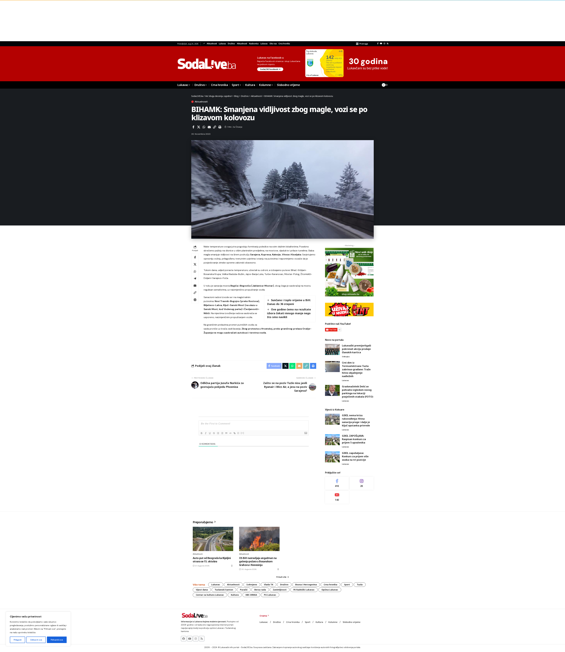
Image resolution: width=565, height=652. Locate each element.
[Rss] (387, 43)
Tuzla (360, 584)
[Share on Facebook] (193, 127)
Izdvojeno (251, 584)
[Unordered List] (222, 433)
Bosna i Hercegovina (306, 584)
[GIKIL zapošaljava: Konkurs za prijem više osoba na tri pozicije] (332, 456)
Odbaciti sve (36, 639)
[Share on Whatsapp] (204, 127)
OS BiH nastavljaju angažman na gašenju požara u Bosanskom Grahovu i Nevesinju (258, 561)
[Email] (209, 127)
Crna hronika (284, 44)
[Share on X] (199, 127)
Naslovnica (254, 44)
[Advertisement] (88, 20)
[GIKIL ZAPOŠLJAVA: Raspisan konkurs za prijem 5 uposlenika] (332, 439)
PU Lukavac (270, 594)
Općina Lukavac (329, 589)
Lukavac (222, 44)
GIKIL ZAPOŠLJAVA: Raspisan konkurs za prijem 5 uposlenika (354, 439)
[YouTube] (381, 43)
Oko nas (273, 44)
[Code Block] (230, 433)
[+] (242, 433)
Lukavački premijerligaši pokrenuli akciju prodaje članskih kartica (356, 349)
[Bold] (202, 433)
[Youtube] (337, 497)
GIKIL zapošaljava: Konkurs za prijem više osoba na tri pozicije (355, 456)
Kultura (235, 594)
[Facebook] (378, 43)
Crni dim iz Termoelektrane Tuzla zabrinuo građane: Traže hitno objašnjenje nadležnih (356, 369)
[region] (38, 629)
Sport (347, 584)
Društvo (231, 44)
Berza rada (260, 589)
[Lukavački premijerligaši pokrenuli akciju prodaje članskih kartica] (332, 349)
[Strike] (214, 433)
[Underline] (210, 433)
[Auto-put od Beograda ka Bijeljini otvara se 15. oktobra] (213, 539)
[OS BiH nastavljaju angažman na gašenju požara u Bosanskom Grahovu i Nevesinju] (259, 539)
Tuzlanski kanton (224, 589)
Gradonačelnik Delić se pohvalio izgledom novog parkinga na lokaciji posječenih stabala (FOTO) (357, 391)
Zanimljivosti (279, 589)
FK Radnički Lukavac (304, 589)
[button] (362, 43)
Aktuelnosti (212, 44)
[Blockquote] (226, 433)
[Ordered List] (218, 433)
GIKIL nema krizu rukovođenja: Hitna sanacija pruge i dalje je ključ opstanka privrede (356, 420)
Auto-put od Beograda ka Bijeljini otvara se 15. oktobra (212, 559)
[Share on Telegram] (194, 278)
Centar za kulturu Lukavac (210, 594)
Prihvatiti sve (57, 639)
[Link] (234, 433)
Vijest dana (202, 589)
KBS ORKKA (251, 594)
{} (238, 433)
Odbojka (345, 356)
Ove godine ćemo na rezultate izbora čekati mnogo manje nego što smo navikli (289, 313)
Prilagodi (17, 639)
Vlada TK (268, 584)
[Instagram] (384, 43)
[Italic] (206, 433)
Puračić (243, 589)
